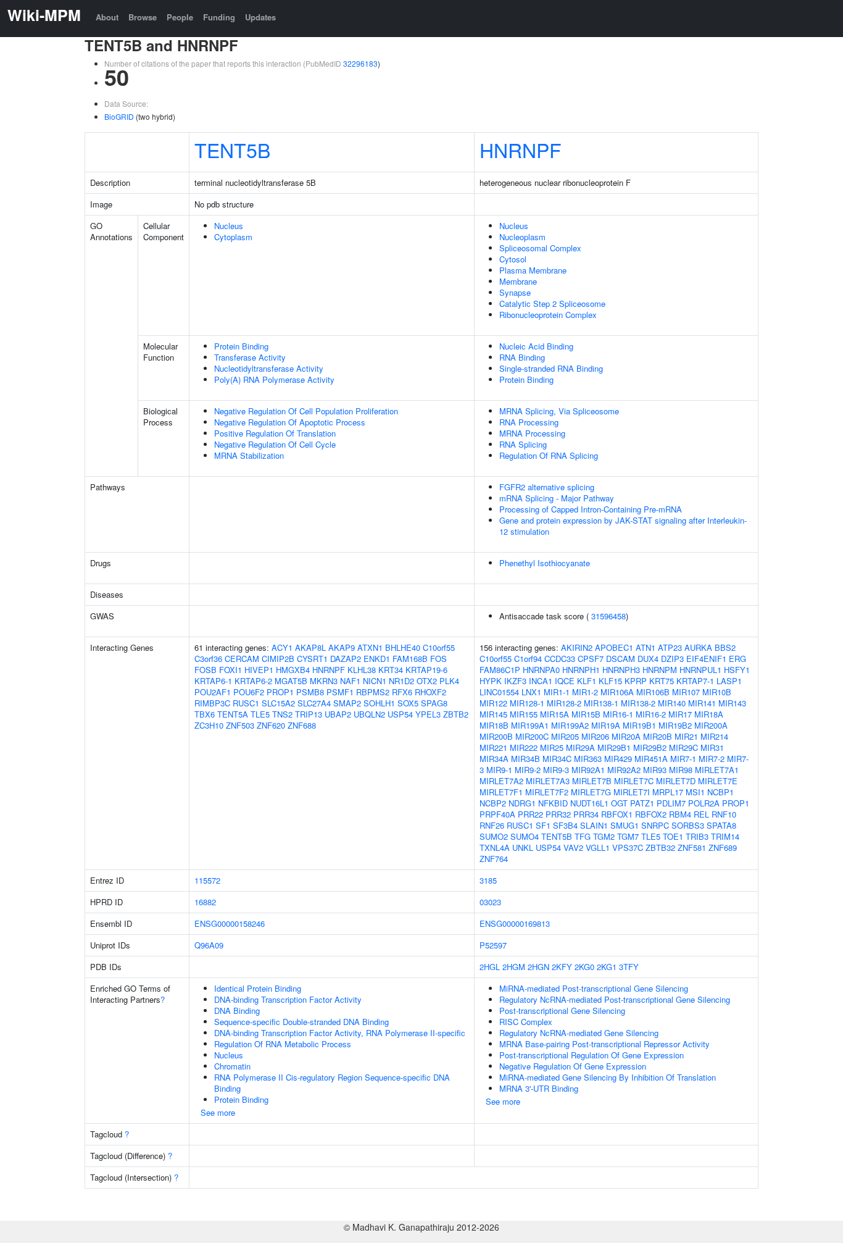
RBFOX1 (617, 814)
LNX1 (531, 692)
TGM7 (628, 836)
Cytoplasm (233, 237)
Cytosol (512, 259)
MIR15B (585, 714)
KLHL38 (361, 670)
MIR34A (494, 758)
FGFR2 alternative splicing (546, 487)
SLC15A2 (278, 703)
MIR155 (524, 714)
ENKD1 (376, 658)
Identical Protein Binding (257, 988)
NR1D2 (401, 681)
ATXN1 (370, 647)
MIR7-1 (683, 758)
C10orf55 (439, 647)
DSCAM (620, 658)
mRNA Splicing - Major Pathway (556, 498)
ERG (737, 658)
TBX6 (204, 714)
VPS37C (627, 847)
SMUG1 (624, 825)
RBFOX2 (651, 814)
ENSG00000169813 (515, 923)
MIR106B (653, 692)
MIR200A (711, 725)
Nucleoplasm (522, 237)
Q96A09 (208, 945)
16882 (205, 902)
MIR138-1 (601, 703)
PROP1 (280, 692)
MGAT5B (291, 681)
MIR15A (554, 714)
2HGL (490, 967)
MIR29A (580, 747)
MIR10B (716, 692)
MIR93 (655, 770)
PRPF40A (497, 814)
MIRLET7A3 (548, 781)
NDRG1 (522, 803)
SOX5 (407, 703)
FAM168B (410, 658)
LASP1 (729, 681)
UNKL (522, 847)
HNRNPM (659, 670)
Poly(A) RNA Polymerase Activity (274, 379)
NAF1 (350, 681)
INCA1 (540, 681)
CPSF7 (591, 658)
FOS (438, 658)
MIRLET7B (592, 781)
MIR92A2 (624, 770)
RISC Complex (525, 1021)
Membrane (518, 281)
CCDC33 (559, 658)
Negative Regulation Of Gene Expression (572, 1066)
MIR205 (565, 736)
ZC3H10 (208, 725)
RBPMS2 (372, 692)
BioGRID (119, 116)
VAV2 (573, 847)
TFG (583, 836)
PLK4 (449, 681)
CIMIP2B (278, 658)
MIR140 (672, 703)
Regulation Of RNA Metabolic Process (282, 1044)
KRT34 (390, 670)
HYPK (491, 681)
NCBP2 (493, 803)
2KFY (562, 967)
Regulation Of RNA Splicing (548, 455)
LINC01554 (499, 692)
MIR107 (686, 692)
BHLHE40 (402, 647)
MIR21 (686, 736)
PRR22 (530, 814)
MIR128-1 (527, 703)
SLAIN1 (594, 825)
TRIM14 (725, 836)
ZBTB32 (660, 847)
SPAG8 (434, 703)
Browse (142, 17)
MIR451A (651, 758)
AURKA (698, 647)
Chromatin (232, 1066)
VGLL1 (598, 847)
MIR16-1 (618, 714)
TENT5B (232, 149)
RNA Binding (522, 357)
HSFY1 (737, 670)
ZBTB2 (455, 714)
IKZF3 (515, 681)
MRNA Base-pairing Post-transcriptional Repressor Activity (604, 1044)
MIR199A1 (530, 725)
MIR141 (702, 703)
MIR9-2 (528, 770)
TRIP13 (308, 714)
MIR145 (493, 714)
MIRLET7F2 (546, 792)
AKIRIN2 (576, 647)
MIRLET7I (631, 792)
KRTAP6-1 (213, 681)
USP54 (400, 714)
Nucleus (228, 226)
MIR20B (657, 736)
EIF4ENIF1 (706, 658)
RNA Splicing (523, 444)
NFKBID (553, 803)
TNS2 (282, 714)
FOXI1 (230, 670)
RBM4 (680, 814)
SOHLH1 (379, 703)
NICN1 (374, 681)
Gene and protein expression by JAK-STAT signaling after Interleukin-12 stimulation (623, 525)
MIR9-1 (499, 770)
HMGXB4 (293, 670)
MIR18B (494, 725)
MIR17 (680, 714)
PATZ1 (642, 803)
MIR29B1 (614, 747)
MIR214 (714, 736)
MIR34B (525, 758)
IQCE (565, 681)
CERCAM (242, 658)
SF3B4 (565, 825)
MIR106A (617, 692)
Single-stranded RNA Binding (551, 368)
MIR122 (493, 703)
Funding (219, 17)
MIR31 (712, 747)
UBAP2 (338, 714)
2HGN (538, 967)
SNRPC (655, 825)
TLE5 (260, 714)
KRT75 (661, 681)
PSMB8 (310, 692)
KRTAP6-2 (253, 681)
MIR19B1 (639, 725)
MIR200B (496, 736)
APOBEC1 (614, 647)
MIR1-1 (557, 692)
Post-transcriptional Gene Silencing (562, 1010)
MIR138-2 (638, 703)
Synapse (515, 292)
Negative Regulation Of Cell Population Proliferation (306, 411)
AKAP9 (341, 647)
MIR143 (732, 703)
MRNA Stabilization (249, 455)
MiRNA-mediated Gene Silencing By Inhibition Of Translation (607, 1077)
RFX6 (402, 692)
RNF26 (492, 825)
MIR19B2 (675, 725)
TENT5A (232, 714)
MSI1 (695, 792)
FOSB (205, 670)
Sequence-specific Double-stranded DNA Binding (301, 1021)
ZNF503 (240, 725)
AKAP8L (310, 647)
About (107, 17)
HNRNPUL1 (700, 670)
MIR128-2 (564, 703)
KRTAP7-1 (695, 681)
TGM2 (604, 836)
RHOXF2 (430, 692)
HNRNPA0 (541, 670)
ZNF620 (271, 725)
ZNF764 (494, 858)
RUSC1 (246, 703)
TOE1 (673, 836)
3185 (488, 880)
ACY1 (282, 647)
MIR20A (626, 736)
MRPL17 (667, 792)
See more (218, 1112)
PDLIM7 (671, 803)
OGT (619, 803)
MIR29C (683, 747)
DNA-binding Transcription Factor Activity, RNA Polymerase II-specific (339, 1033)
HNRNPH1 (581, 670)
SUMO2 (494, 836)
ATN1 (645, 647)
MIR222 (524, 747)
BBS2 (725, 647)
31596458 (608, 616)
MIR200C (532, 736)
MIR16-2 (651, 714)
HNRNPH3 (621, 670)
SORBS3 (687, 825)
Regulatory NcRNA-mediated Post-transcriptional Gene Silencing (614, 999)
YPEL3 (428, 714)
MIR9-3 (556, 770)
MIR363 (588, 758)
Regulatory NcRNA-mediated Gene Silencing (578, 1033)
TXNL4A (495, 847)
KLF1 (586, 681)
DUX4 (647, 658)
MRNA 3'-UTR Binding (538, 1088)
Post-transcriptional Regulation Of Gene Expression (591, 1055)
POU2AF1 (212, 692)
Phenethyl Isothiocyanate (544, 563)
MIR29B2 (650, 747)
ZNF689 (722, 847)
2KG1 (607, 967)
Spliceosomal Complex (540, 248)
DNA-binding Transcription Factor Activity (288, 999)
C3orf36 (208, 658)
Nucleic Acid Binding (536, 346)
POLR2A (704, 803)
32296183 (360, 63)
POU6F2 (248, 692)
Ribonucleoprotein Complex (548, 314)
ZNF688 (302, 725)
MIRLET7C (634, 781)
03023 (490, 902)
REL (701, 814)
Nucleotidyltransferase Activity (268, 368)
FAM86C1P (500, 670)
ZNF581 (692, 847)
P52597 (493, 945)
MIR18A (708, 714)
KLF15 (610, 681)
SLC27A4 (314, 703)
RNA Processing (529, 422)
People (180, 17)
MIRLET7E (717, 781)
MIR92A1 (588, 770)
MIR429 (618, 758)
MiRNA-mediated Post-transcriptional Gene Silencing (593, 988)
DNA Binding (237, 1010)
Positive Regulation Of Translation (275, 433)
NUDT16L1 (589, 803)
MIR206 (595, 736)
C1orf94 (528, 658)
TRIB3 (697, 836)
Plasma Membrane (533, 270)
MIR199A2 (570, 725)
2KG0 (584, 967)
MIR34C (556, 758)
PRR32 (558, 814)
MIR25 (551, 747)
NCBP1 (720, 792)
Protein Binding (241, 346)
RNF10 (724, 814)
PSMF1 (340, 692)
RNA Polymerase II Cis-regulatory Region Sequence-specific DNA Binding (332, 1082)
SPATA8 (721, 825)
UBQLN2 (369, 714)
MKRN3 (324, 681)
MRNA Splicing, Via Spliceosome (559, 411)
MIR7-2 (712, 758)
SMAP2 (347, 703)
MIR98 (680, 770)
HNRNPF (521, 149)
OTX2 (427, 681)
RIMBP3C (212, 703)
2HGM (513, 967)
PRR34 (586, 814)
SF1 (543, 825)
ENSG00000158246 (229, 923)
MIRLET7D (676, 781)
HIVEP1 (258, 670)
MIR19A (605, 725)
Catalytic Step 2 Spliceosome (552, 303)
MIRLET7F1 (501, 792)
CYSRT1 (312, 658)
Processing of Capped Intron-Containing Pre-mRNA (590, 509)
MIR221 (493, 747)
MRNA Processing (532, 433)
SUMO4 (524, 836)
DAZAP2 (345, 658)
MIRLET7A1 (717, 770)
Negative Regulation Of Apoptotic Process (289, 422)
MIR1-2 (585, 692)
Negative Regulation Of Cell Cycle (275, 444)
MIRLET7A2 (501, 781)
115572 (207, 880)
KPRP (636, 681)
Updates (260, 17)
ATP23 (670, 647)
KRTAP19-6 (426, 670)
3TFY (629, 967)
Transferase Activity (250, 357)
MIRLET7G (591, 792)
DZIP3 (672, 658)
